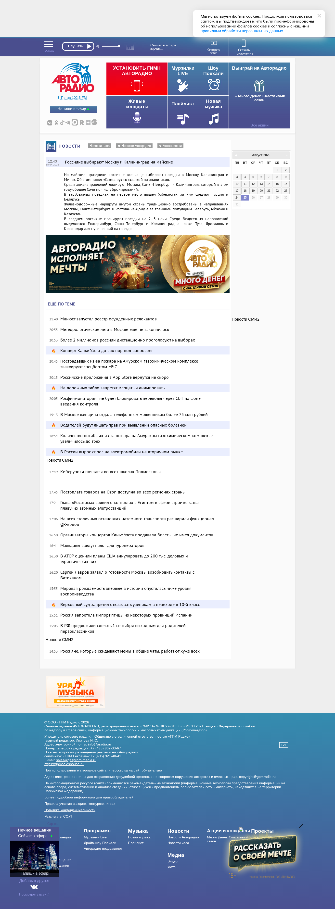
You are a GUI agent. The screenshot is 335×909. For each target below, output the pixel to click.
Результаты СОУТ (58, 816)
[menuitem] (64, 831)
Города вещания (57, 860)
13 (261, 184)
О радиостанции (57, 837)
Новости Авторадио (136, 146)
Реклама (51, 854)
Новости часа (100, 146)
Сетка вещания (56, 865)
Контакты (51, 848)
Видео (173, 861)
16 (285, 184)
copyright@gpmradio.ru (257, 777)
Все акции (259, 125)
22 (277, 190)
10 (236, 184)
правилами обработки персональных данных (242, 31)
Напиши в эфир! (34, 873)
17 (236, 190)
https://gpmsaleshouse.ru (64, 764)
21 (268, 190)
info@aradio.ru (99, 744)
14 (268, 184)
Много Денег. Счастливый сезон (261, 98)
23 (285, 190)
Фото (172, 867)
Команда (51, 843)
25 (245, 197)
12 (253, 184)
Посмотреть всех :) (34, 894)
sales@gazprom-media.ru (76, 760)
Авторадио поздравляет (103, 848)
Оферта (50, 877)
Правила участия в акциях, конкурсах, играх (79, 804)
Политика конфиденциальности (69, 810)
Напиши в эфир (71, 109)
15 (277, 184)
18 (245, 190)
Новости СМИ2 (59, 460)
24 (236, 197)
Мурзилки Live (95, 837)
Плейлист (135, 843)
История (51, 871)
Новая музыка (139, 837)
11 (245, 184)
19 (253, 190)
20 (261, 190)
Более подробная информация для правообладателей (88, 797)
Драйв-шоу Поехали (100, 843)
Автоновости (172, 146)
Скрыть (52, 824)
